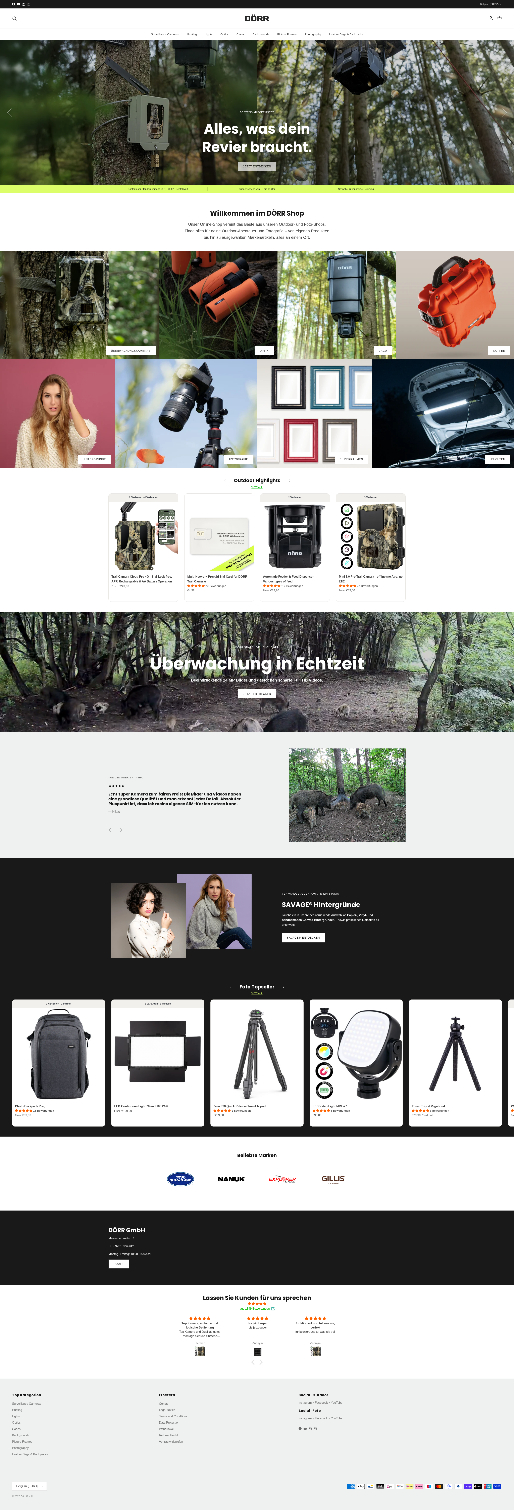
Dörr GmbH (27, 1496)
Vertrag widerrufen (171, 1441)
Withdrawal (166, 1429)
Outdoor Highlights (257, 480)
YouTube (336, 1402)
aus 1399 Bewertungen (255, 1308)
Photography (313, 34)
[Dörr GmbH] (257, 18)
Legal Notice (167, 1410)
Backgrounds (261, 34)
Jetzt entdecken (257, 693)
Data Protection (169, 1422)
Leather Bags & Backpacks (346, 34)
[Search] (14, 18)
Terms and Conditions (173, 1416)
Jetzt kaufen (257, 166)
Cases (241, 34)
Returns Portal (168, 1435)
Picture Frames (287, 34)
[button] (196, 585)
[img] (257, 1303)
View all (256, 487)
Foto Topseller (257, 987)
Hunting (192, 34)
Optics (224, 34)
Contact (164, 1403)
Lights (208, 34)
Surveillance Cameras (165, 34)
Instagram (305, 1402)
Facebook (321, 1402)
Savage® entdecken (303, 937)
